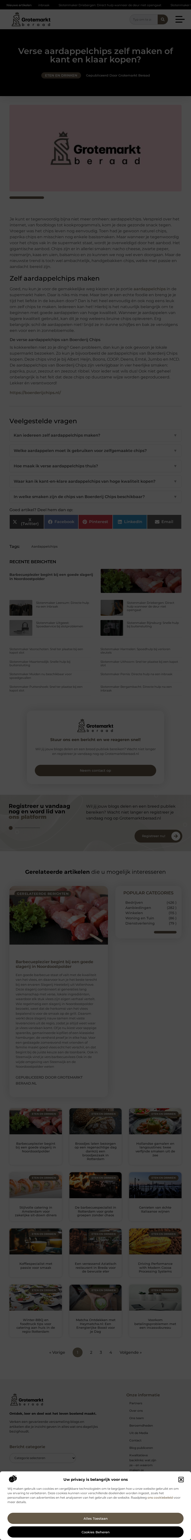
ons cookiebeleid (160, 1497)
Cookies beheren (96, 1532)
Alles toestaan (96, 1518)
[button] (181, 1479)
